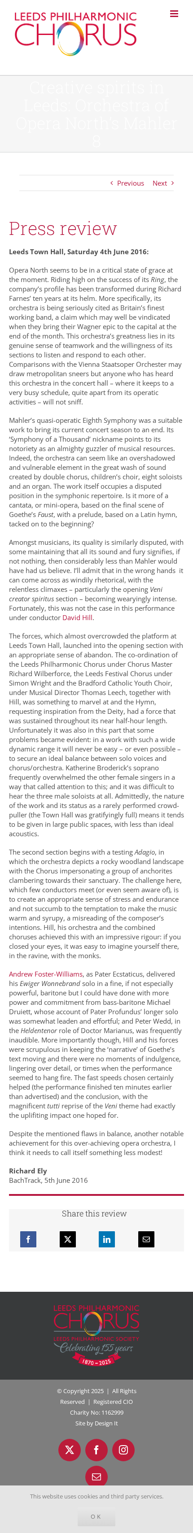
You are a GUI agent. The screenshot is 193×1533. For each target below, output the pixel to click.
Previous (130, 182)
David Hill (77, 617)
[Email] (146, 1239)
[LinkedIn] (106, 1239)
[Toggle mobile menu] (175, 13)
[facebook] (96, 1450)
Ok (96, 1516)
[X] (67, 1239)
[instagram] (123, 1450)
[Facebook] (28, 1239)
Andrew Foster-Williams (46, 973)
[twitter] (69, 1450)
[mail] (96, 1477)
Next (160, 182)
